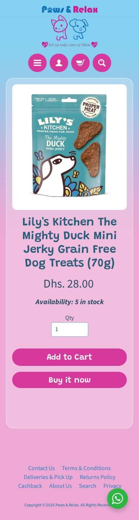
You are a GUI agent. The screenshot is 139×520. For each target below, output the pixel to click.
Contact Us (41, 468)
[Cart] (80, 63)
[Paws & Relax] (69, 27)
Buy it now (70, 381)
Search (87, 486)
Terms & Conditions (86, 468)
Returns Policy (97, 477)
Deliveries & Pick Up (48, 477)
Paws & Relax (67, 505)
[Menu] (37, 63)
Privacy (112, 486)
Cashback (30, 486)
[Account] (59, 63)
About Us (60, 486)
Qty (69, 318)
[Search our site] (102, 63)
